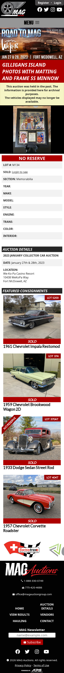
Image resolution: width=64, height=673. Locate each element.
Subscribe (32, 642)
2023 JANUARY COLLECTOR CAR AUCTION (31, 255)
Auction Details (47, 606)
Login (57, 2)
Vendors (47, 615)
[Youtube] (59, 9)
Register (43, 2)
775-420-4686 (32, 587)
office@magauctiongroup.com (32, 594)
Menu (32, 22)
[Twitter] (46, 9)
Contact (47, 621)
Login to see (20, 172)
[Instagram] (52, 9)
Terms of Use (41, 665)
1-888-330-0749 (32, 580)
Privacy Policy (23, 665)
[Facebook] (40, 9)
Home (19, 608)
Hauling (19, 621)
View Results (20, 615)
